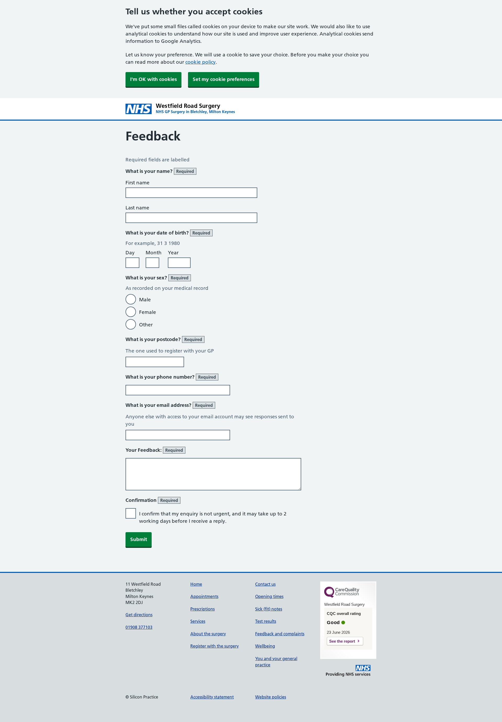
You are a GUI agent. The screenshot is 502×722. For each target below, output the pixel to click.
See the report (342, 641)
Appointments (204, 596)
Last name (137, 208)
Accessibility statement (212, 697)
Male (145, 300)
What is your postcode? (164, 339)
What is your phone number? (171, 377)
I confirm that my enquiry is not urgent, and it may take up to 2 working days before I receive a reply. (213, 517)
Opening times (269, 596)
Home (196, 584)
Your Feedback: (154, 450)
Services (197, 621)
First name (138, 183)
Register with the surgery (214, 646)
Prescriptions (202, 609)
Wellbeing (265, 646)
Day (130, 253)
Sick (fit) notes (268, 609)
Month (154, 253)
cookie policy (200, 62)
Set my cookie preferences (223, 79)
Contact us (265, 584)
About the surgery (208, 633)
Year (173, 253)
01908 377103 (139, 627)
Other (146, 325)
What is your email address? (169, 405)
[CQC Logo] (341, 596)
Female (147, 312)
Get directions (139, 614)
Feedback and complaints (279, 633)
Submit (138, 539)
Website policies (270, 697)
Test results (265, 621)
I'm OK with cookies (153, 79)
